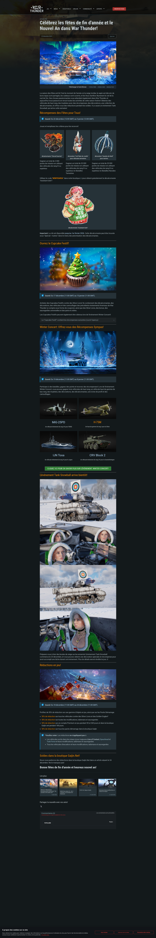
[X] (41, 806)
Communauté (87, 9)
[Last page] (44, 826)
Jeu (48, 9)
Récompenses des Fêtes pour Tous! (60, 113)
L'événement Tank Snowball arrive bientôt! (63, 475)
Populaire (47, 823)
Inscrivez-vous (119, 9)
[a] (97, 409)
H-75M (97, 422)
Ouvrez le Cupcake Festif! (54, 243)
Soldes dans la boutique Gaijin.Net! (60, 755)
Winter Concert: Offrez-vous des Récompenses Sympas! (72, 327)
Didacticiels (67, 9)
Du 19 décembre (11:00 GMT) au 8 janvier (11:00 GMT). (72, 379)
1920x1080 (92, 87)
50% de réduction (48, 716)
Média (56, 9)
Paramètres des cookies (143, 932)
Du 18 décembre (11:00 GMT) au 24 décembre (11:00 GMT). (74, 705)
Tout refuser (104, 932)
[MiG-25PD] (58, 409)
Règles (111, 822)
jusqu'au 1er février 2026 (74, 233)
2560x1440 (101, 87)
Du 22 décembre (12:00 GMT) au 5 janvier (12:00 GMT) (72, 119)
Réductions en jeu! (50, 665)
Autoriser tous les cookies (123, 932)
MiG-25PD (58, 422)
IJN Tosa (58, 455)
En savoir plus (45, 935)
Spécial (112, 36)
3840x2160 (110, 87)
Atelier (75, 9)
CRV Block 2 (97, 455)
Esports (99, 9)
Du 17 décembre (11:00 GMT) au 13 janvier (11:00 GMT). (73, 296)
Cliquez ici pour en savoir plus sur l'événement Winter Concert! (78, 468)
